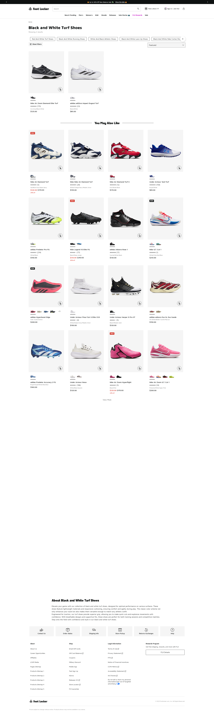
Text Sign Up (73, 671)
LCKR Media (34, 662)
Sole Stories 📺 (124, 15)
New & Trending (70, 15)
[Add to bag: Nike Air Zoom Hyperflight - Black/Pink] (139, 368)
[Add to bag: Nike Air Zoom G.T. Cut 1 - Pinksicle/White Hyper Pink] (179, 368)
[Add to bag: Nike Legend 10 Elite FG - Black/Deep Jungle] (100, 235)
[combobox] (96, 8)
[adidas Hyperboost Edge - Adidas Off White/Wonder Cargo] (39, 312)
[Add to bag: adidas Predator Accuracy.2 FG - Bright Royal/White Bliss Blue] (60, 368)
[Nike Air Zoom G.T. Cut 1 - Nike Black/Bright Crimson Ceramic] (165, 377)
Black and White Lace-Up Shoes (135, 39)
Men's (81, 15)
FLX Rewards (137, 15)
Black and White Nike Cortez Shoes (167, 39)
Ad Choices (112, 675)
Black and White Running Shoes (72, 39)
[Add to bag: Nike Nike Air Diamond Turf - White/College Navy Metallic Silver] (100, 168)
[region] (107, 2)
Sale (146, 15)
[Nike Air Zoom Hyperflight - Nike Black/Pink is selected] (112, 377)
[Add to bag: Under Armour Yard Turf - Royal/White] (179, 168)
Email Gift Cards (74, 649)
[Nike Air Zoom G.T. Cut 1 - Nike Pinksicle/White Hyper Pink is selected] (152, 377)
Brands (104, 15)
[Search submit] (138, 8)
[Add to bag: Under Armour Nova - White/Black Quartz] (100, 368)
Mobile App (73, 667)
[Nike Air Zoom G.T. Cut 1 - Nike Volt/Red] (171, 377)
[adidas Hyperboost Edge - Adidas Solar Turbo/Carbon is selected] (33, 312)
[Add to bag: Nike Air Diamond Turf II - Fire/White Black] (139, 168)
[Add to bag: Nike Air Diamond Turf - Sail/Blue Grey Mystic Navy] (60, 168)
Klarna (71, 675)
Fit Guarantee (74, 689)
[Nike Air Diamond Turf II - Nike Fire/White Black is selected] (112, 176)
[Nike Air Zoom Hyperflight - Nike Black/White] (119, 377)
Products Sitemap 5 (37, 689)
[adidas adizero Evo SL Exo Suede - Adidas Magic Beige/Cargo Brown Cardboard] (158, 312)
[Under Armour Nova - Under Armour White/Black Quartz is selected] (72, 377)
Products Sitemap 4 (37, 684)
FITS (109, 658)
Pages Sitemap (35, 667)
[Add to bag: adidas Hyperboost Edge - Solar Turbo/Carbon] (60, 303)
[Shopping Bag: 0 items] (183, 8)
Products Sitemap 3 (37, 680)
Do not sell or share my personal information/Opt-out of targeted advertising (119, 682)
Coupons (72, 658)
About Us (33, 649)
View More (107, 400)
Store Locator (74, 684)
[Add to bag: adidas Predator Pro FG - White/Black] (60, 235)
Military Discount (75, 662)
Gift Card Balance (75, 653)
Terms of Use (112, 649)
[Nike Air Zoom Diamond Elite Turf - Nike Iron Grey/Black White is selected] (33, 98)
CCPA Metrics (112, 667)
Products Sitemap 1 (37, 671)
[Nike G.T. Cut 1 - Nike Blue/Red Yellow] (158, 244)
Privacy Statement (114, 653)
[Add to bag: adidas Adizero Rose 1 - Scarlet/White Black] (139, 235)
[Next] (207, 2)
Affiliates (33, 658)
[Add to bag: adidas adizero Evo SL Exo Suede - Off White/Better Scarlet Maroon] (179, 303)
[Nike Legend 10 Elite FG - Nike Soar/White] (79, 244)
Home (30, 22)
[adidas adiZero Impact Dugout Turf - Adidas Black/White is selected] (72, 98)
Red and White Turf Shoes (42, 39)
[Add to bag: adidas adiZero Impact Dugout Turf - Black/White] (100, 89)
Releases (112, 15)
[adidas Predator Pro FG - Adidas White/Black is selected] (33, 244)
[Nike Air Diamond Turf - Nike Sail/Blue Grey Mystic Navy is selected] (33, 176)
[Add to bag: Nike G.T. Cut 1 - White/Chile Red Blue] (179, 235)
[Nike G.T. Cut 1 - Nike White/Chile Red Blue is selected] (152, 244)
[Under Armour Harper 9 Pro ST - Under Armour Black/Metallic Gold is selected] (112, 312)
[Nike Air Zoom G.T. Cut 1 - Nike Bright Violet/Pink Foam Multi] (158, 377)
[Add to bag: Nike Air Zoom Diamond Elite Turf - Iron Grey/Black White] (60, 89)
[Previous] (6, 2)
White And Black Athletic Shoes (103, 39)
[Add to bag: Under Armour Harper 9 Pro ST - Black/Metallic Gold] (139, 303)
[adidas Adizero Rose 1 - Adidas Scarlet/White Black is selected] (112, 244)
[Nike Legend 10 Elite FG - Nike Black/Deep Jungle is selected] (72, 244)
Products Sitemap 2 (37, 675)
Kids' (97, 15)
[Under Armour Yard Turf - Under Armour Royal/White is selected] (152, 176)
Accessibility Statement (116, 671)
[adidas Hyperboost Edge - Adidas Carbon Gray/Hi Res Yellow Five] (52, 312)
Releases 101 (73, 680)
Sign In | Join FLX (173, 9)
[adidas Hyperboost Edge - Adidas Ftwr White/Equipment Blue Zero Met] (46, 312)
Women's (89, 15)
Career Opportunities (37, 653)
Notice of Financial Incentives (118, 662)
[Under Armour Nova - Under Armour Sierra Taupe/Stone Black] (79, 377)
